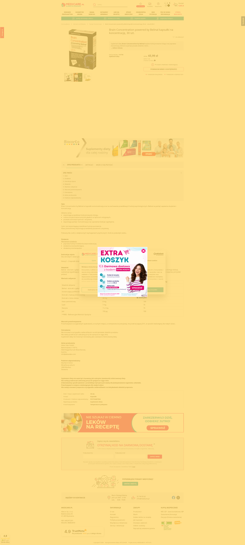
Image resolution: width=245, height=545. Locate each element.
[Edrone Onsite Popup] (122, 272)
